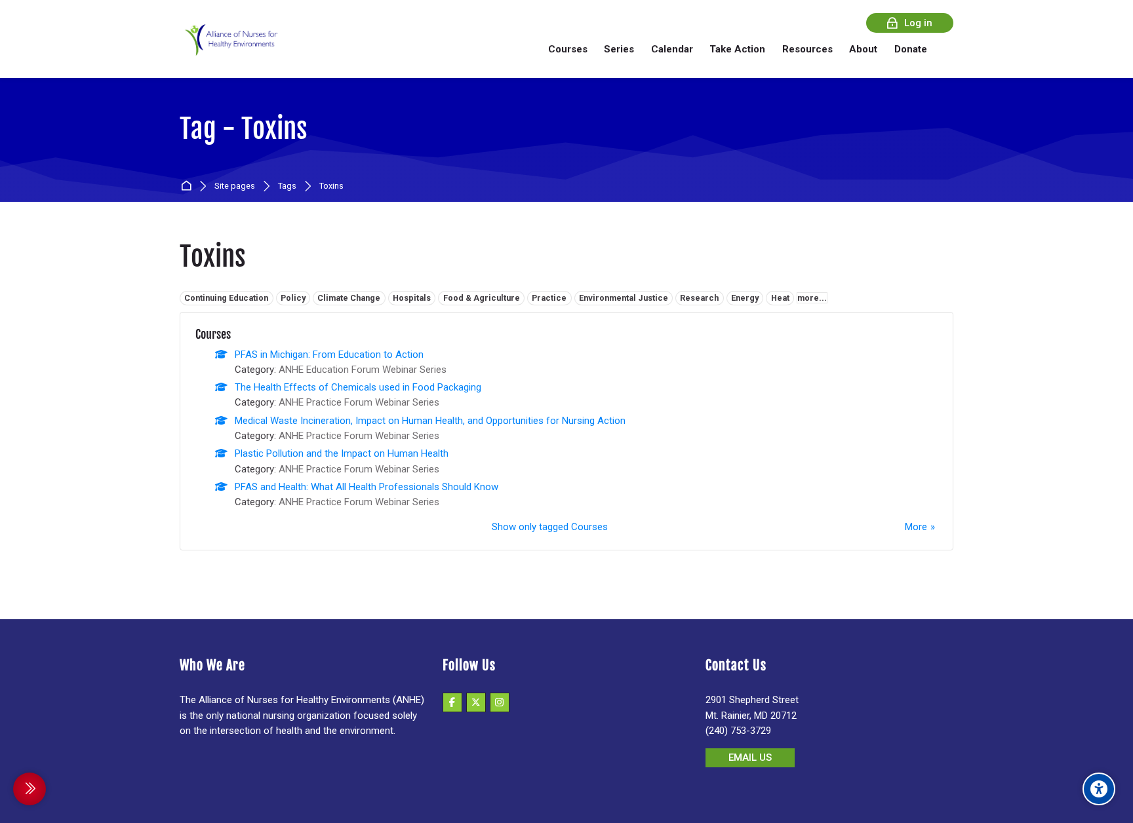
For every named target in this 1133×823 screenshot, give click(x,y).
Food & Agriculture (481, 298)
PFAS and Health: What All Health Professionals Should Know (366, 487)
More (916, 527)
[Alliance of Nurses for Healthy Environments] (229, 48)
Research (699, 298)
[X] (476, 702)
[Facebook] (452, 702)
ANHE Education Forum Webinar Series (363, 369)
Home (188, 186)
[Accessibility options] (1099, 789)
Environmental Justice (623, 298)
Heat (780, 298)
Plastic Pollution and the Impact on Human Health (341, 453)
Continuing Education (226, 298)
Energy (745, 298)
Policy (293, 298)
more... (812, 298)
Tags (287, 186)
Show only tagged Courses (550, 527)
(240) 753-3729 (738, 731)
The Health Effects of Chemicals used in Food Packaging (358, 387)
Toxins (331, 186)
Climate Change (348, 298)
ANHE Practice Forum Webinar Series (359, 402)
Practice (549, 298)
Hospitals (412, 298)
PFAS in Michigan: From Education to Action (329, 354)
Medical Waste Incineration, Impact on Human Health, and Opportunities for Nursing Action (430, 421)
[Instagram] (499, 702)
